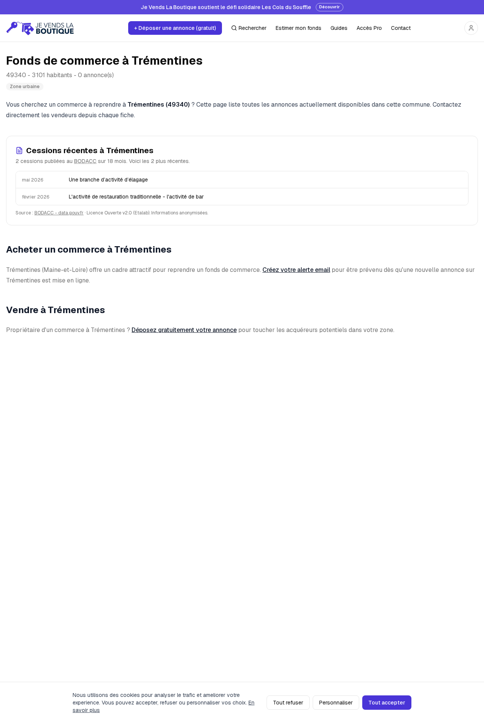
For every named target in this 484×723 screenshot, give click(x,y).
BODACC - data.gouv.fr (59, 213)
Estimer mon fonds (298, 28)
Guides (338, 28)
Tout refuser (288, 702)
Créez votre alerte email (296, 270)
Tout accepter (386, 702)
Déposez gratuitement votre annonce (184, 330)
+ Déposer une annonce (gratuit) (175, 28)
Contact (401, 28)
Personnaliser (336, 702)
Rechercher (253, 28)
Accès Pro (369, 28)
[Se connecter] (471, 28)
